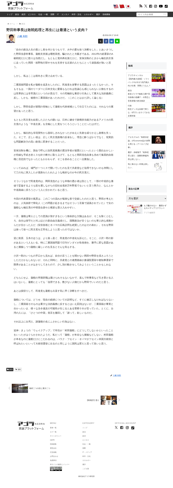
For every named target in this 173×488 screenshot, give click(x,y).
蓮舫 (19, 369)
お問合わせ (54, 456)
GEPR (52, 440)
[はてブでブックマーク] (111, 41)
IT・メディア (87, 452)
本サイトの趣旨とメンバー (59, 464)
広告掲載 (53, 452)
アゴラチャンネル (135, 75)
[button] (164, 14)
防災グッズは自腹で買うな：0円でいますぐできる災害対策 (139, 112)
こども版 (85, 469)
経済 (23, 14)
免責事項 (53, 460)
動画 (130, 66)
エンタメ (65, 14)
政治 (17, 14)
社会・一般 (43, 14)
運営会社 (53, 448)
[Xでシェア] (100, 41)
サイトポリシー (55, 436)
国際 (52, 14)
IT (58, 14)
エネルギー (88, 14)
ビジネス (32, 14)
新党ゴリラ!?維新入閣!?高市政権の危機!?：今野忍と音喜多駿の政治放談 (139, 97)
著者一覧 (53, 428)
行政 (130, 106)
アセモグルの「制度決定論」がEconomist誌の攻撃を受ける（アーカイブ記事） (139, 142)
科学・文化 (76, 14)
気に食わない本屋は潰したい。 (138, 166)
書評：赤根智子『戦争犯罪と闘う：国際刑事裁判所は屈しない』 (138, 155)
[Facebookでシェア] (106, 41)
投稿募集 (106, 14)
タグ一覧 (53, 432)
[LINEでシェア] (117, 41)
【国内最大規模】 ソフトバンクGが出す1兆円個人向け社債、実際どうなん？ (139, 82)
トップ (9, 14)
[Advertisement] (73, 6)
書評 (98, 14)
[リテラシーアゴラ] (134, 209)
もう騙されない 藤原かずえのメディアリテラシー (155, 206)
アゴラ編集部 (149, 212)
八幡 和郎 (22, 36)
